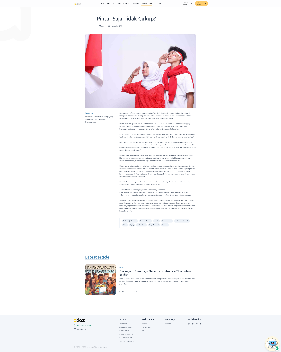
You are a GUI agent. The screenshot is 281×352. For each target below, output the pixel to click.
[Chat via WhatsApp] (272, 350)
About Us (136, 3)
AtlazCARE (158, 3)
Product (109, 3)
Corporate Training (123, 3)
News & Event (147, 3)
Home (102, 3)
